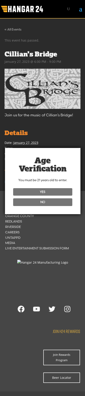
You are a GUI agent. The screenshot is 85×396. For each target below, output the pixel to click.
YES (42, 192)
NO (42, 202)
